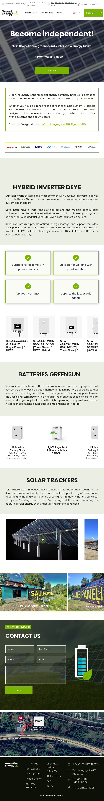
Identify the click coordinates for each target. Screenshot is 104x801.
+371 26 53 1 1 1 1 (33, 2)
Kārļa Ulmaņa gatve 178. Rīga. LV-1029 (64, 124)
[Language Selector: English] (76, 13)
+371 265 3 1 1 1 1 (79, 778)
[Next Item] (93, 326)
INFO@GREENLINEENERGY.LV (85, 764)
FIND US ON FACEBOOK (91, 4)
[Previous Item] (10, 539)
